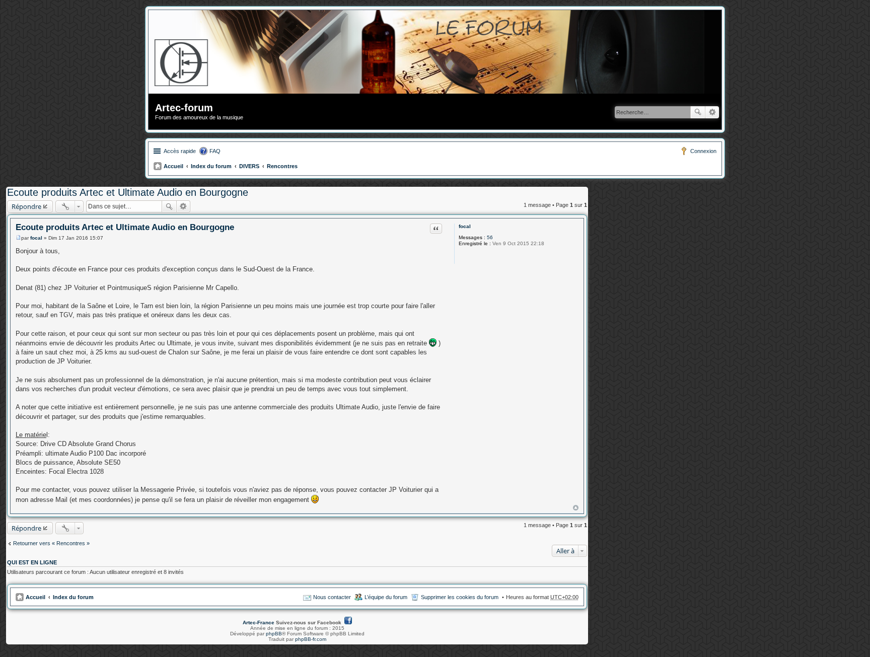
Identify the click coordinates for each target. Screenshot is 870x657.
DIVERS (249, 166)
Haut (575, 507)
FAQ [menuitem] (215, 151)
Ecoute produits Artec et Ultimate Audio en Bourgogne (127, 192)
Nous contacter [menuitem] (332, 597)
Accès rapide (180, 151)
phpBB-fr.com (310, 639)
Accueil (173, 166)
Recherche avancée (712, 112)
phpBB (274, 633)
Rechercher (697, 112)
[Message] (18, 238)
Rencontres (282, 166)
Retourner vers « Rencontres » (51, 543)
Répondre (26, 206)
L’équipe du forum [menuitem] (386, 597)
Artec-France (258, 622)
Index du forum (211, 166)
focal (465, 226)
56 (490, 237)
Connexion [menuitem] (703, 151)
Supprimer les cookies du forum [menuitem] (459, 597)
